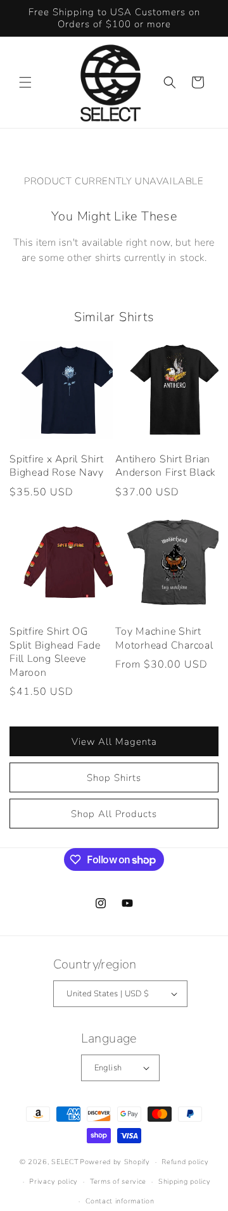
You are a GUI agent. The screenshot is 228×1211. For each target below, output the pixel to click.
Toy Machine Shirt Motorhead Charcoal (164, 638)
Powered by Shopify (115, 1162)
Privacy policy (53, 1181)
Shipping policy (184, 1181)
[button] (25, 82)
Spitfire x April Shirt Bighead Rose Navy (57, 466)
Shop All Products (114, 814)
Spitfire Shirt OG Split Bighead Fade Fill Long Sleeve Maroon (55, 652)
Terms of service (118, 1181)
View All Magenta (114, 741)
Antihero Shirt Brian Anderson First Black (165, 466)
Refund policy (185, 1162)
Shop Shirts (114, 777)
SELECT (64, 1162)
